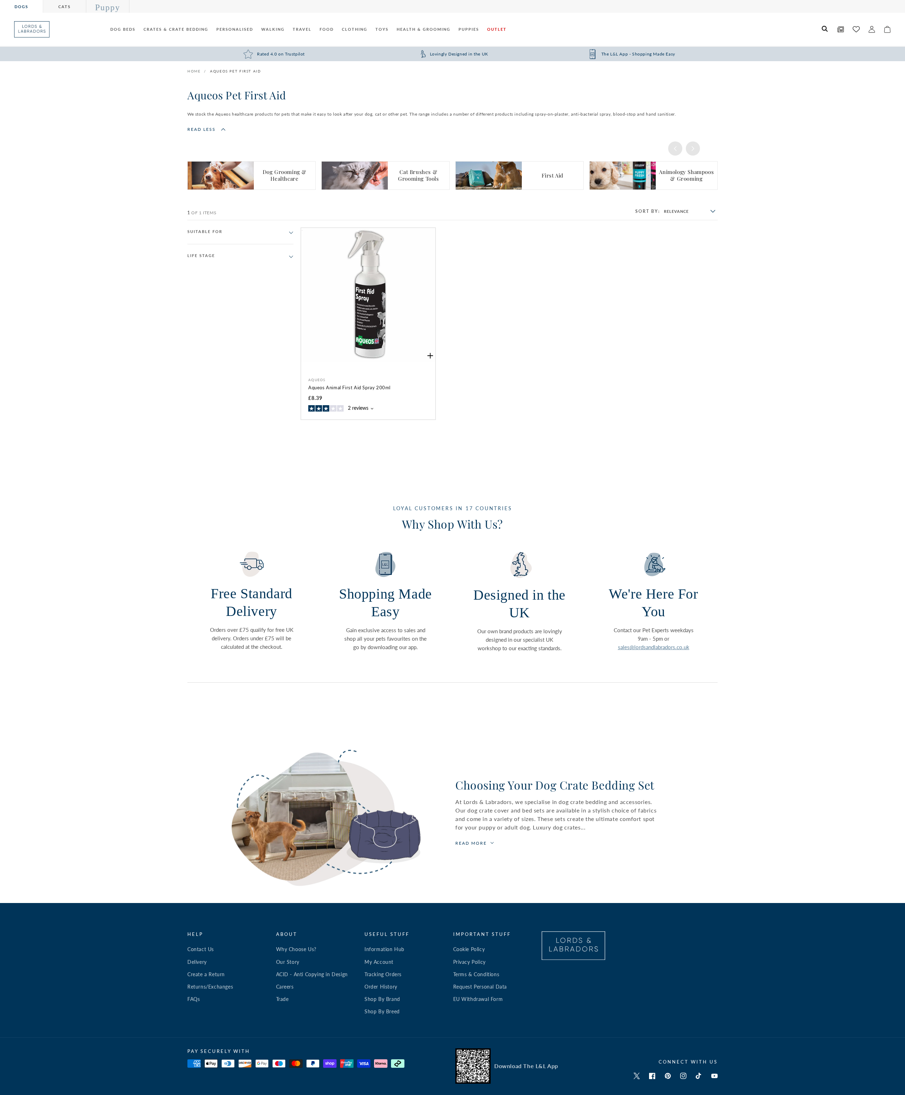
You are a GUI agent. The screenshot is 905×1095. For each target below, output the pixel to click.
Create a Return (206, 974)
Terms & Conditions (476, 974)
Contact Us (200, 949)
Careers (285, 987)
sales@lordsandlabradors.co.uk (653, 647)
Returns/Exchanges (210, 987)
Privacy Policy (469, 962)
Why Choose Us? (296, 949)
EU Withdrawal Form (478, 999)
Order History (380, 987)
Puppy (107, 7)
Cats (64, 6)
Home (193, 71)
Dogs (21, 6)
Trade (282, 999)
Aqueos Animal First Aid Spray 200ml (349, 387)
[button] (825, 29)
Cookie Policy (469, 949)
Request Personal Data (480, 987)
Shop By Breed (382, 1011)
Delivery (197, 962)
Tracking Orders (383, 974)
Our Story (287, 962)
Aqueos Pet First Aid (235, 71)
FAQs (193, 999)
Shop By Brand (382, 999)
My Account (378, 962)
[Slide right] (693, 148)
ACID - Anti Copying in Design (312, 974)
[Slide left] (675, 148)
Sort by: (647, 211)
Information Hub (384, 949)
